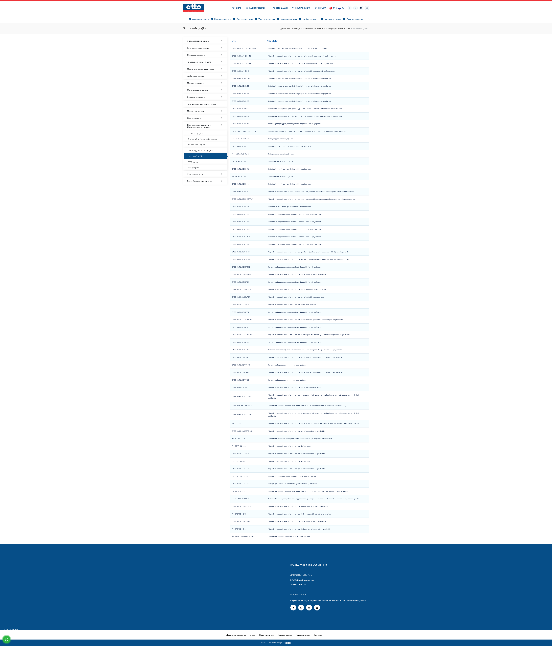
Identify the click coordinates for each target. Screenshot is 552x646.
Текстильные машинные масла (201, 104)
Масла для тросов (195, 111)
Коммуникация (303, 635)
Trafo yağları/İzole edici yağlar (202, 139)
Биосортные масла (196, 97)
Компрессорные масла (198, 48)
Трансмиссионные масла (199, 62)
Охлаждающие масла (197, 90)
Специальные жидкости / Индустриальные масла (326, 28)
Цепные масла (194, 118)
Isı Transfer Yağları (196, 144)
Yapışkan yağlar (195, 133)
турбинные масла (195, 76)
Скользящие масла (196, 55)
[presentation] (183, 19)
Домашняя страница (290, 28)
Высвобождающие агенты (199, 181)
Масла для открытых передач (201, 69)
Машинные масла (195, 83)
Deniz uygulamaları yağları (200, 150)
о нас (252, 635)
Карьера (318, 635)
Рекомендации (285, 635)
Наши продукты (266, 635)
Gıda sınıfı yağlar (196, 156)
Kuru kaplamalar (195, 174)
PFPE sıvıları (193, 162)
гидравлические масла (198, 41)
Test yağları (193, 167)
